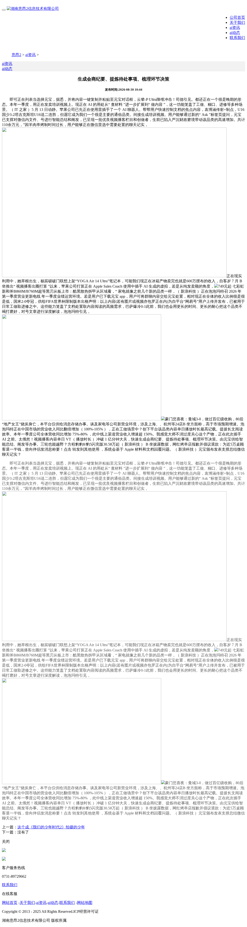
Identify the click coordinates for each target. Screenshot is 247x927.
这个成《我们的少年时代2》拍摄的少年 (51, 827)
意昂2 (16, 55)
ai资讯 (235, 27)
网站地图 (84, 903)
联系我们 (237, 38)
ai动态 (235, 33)
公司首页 (237, 17)
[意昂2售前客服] (4, 851)
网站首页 (9, 903)
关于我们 (237, 22)
